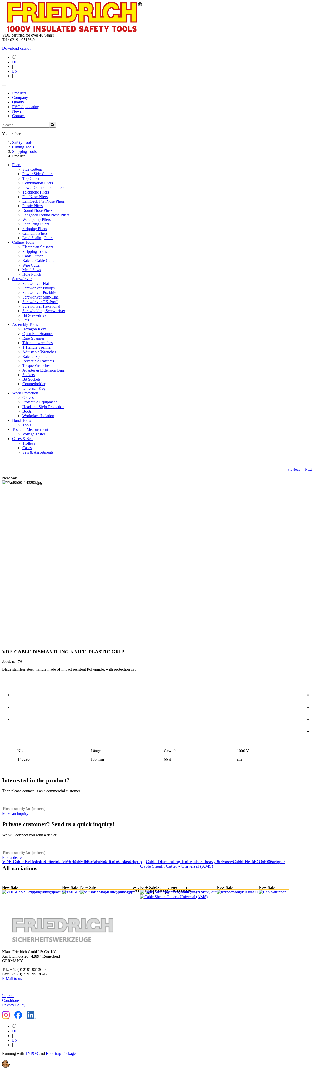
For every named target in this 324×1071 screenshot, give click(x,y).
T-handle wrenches (37, 343)
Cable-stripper (272, 861)
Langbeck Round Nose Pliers (45, 215)
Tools (26, 425)
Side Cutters (32, 169)
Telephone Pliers (35, 192)
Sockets (28, 375)
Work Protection (25, 393)
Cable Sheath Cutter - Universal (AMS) (176, 866)
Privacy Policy (13, 1005)
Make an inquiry (15, 813)
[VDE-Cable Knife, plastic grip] (110, 892)
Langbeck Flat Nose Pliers (43, 201)
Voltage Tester (33, 434)
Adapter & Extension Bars (43, 370)
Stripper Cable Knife (236, 861)
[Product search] (52, 125)
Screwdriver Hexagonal (41, 306)
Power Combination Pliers (43, 187)
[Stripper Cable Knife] (238, 892)
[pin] (17, 694)
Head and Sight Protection (43, 407)
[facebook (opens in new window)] (316, 694)
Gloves (28, 397)
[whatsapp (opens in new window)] (316, 730)
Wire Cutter (31, 265)
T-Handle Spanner (37, 347)
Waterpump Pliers (36, 219)
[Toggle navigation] (4, 85)
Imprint (8, 996)
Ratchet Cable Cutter (39, 260)
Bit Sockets (31, 379)
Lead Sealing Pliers (37, 238)
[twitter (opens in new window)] (316, 706)
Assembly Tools (25, 324)
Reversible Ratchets (38, 361)
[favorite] (17, 718)
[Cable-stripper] (274, 892)
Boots (27, 411)
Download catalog (16, 48)
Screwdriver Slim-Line (40, 297)
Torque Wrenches (36, 365)
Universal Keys (34, 388)
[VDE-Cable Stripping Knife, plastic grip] (41, 892)
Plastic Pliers (32, 206)
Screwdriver (22, 279)
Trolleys (28, 443)
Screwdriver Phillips (38, 288)
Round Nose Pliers (37, 210)
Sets (25, 320)
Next (308, 469)
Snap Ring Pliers (35, 224)
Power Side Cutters (37, 174)
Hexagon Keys (34, 329)
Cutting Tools (23, 242)
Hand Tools (21, 420)
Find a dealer (12, 857)
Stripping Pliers (34, 228)
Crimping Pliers (34, 233)
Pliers (16, 165)
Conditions (10, 1000)
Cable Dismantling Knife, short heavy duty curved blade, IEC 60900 (209, 861)
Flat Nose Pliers (35, 197)
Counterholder (33, 384)
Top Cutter (30, 178)
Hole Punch (31, 274)
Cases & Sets (22, 438)
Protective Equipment (39, 402)
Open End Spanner (37, 333)
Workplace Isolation (38, 416)
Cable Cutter (32, 256)
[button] (6, 1066)
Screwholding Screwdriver (43, 311)
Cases (27, 448)
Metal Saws (31, 270)
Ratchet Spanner (35, 356)
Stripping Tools (34, 251)
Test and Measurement (30, 429)
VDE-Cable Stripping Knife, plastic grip (39, 861)
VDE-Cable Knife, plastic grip (108, 861)
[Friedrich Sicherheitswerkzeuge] (72, 30)
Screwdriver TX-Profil (40, 302)
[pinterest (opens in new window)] (316, 718)
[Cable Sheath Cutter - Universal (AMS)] (178, 894)
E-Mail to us (12, 978)
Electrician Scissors (37, 247)
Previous (294, 469)
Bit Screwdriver (35, 315)
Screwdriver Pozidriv (39, 292)
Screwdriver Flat (35, 283)
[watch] (17, 706)
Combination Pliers (37, 183)
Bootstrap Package (61, 1053)
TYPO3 (31, 1053)
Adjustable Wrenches (39, 352)
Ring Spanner (33, 338)
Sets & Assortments (37, 452)
